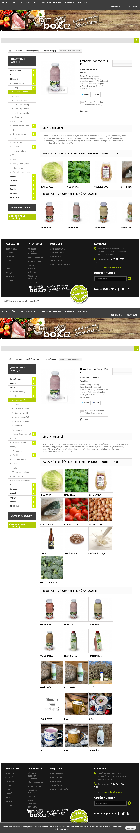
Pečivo (52, 33)
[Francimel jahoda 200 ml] (52, 212)
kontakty (32, 282)
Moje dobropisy (57, 253)
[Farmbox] (54, 22)
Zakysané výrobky (21, 104)
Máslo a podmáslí (21, 109)
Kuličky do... (101, 187)
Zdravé (76, 33)
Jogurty (17, 96)
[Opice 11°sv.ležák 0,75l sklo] (52, 538)
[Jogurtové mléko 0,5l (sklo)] (52, 704)
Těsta (14, 155)
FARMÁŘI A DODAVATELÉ (51, 3)
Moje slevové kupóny (60, 265)
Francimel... (46, 227)
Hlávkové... (46, 187)
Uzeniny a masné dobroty (18, 136)
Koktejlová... (72, 524)
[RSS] (128, 288)
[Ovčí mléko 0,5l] (100, 538)
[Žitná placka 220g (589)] (76, 538)
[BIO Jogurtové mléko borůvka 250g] (52, 735)
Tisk (86, 111)
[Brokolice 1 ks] (52, 568)
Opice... (44, 553)
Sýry (16, 88)
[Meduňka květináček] (79, 172)
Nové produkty (21, 207)
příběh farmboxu (35, 258)
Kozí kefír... (46, 687)
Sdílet (96, 94)
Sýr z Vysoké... (129, 187)
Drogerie (101, 33)
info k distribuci (35, 262)
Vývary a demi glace (20, 164)
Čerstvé (25, 33)
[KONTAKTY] (102, 5)
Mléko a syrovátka (21, 113)
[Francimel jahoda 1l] (100, 641)
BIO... (66, 719)
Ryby (14, 130)
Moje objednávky (58, 249)
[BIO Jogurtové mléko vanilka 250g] (76, 704)
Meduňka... (73, 187)
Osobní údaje (56, 261)
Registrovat (131, 7)
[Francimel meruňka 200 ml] (106, 212)
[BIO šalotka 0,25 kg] (100, 509)
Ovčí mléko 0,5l (97, 553)
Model (82, 69)
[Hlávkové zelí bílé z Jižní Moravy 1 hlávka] (52, 172)
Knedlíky (15, 147)
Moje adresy (55, 257)
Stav (82, 73)
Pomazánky (17, 142)
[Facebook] (118, 288)
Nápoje (88, 33)
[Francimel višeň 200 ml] (79, 212)
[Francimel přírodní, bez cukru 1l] (76, 641)
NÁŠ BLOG (69, 3)
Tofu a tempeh (18, 168)
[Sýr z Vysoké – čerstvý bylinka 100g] (52, 509)
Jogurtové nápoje (50, 51)
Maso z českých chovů (21, 126)
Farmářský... (95, 750)
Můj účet (56, 243)
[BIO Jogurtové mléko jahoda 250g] (100, 704)
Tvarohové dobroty (21, 100)
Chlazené (38, 33)
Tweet (86, 94)
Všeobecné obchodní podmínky (32, 251)
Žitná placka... (72, 553)
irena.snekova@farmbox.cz (113, 267)
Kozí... (91, 687)
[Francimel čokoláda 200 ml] (52, 641)
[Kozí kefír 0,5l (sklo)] (76, 672)
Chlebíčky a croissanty (21, 172)
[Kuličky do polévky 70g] (106, 172)
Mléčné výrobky (32, 51)
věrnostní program (32, 277)
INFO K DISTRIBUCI (29, 3)
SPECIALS (114, 33)
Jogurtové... (47, 719)
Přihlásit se (116, 7)
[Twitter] (123, 288)
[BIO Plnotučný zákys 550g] (76, 735)
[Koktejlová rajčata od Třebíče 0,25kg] (76, 509)
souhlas (130, 828)
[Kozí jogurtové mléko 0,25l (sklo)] (100, 672)
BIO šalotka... (96, 524)
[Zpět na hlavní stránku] (10, 50)
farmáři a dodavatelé (33, 267)
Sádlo (14, 159)
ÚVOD (4, 3)
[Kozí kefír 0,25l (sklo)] (52, 672)
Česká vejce (17, 121)
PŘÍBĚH (14, 3)
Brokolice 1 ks (48, 582)
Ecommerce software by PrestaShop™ (24, 301)
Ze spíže (63, 33)
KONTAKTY (82, 3)
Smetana (18, 117)
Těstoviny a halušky (20, 151)
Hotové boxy (10, 33)
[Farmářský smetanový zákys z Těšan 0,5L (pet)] (100, 735)
